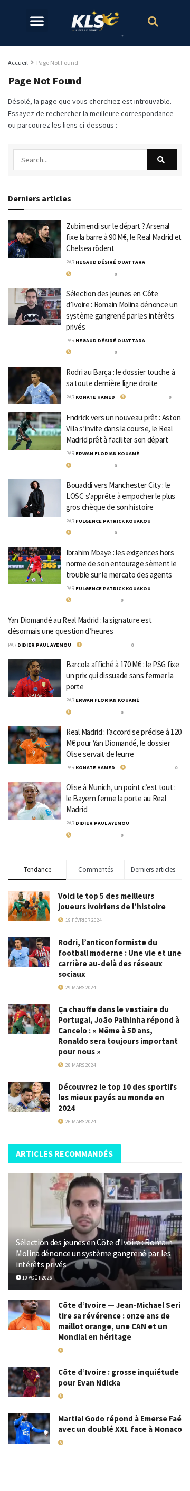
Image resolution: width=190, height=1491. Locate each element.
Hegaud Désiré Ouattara (110, 261)
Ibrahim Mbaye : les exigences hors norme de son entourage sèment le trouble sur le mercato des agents (121, 563)
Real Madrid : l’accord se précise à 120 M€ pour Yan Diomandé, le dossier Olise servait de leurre (123, 743)
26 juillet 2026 (90, 600)
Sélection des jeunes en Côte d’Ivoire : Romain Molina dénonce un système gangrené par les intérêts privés (94, 1253)
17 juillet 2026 (82, 1350)
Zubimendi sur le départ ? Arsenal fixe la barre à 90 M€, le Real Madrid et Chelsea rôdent (124, 237)
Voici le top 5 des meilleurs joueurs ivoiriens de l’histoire (112, 901)
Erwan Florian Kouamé (107, 453)
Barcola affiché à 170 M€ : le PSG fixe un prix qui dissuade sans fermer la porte (122, 675)
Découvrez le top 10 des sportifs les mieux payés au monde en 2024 (117, 1097)
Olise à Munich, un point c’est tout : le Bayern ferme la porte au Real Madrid (121, 798)
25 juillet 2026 (144, 767)
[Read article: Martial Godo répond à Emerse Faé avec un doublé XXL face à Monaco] (29, 1428)
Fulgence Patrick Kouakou (113, 520)
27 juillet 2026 (100, 644)
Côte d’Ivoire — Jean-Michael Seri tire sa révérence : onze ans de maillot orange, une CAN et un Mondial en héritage (119, 1321)
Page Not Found (57, 62)
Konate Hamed (95, 396)
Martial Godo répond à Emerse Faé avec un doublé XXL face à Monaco (120, 1423)
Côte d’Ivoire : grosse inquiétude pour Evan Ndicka (118, 1377)
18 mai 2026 (77, 1396)
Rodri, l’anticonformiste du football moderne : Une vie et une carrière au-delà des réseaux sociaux (120, 958)
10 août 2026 (86, 274)
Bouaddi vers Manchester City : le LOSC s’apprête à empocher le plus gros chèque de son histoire (120, 496)
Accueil (18, 62)
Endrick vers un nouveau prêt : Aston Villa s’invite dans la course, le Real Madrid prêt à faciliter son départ (123, 428)
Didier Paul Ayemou (44, 644)
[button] (37, 20)
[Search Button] (162, 159)
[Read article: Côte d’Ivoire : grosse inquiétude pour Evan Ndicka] (29, 1382)
